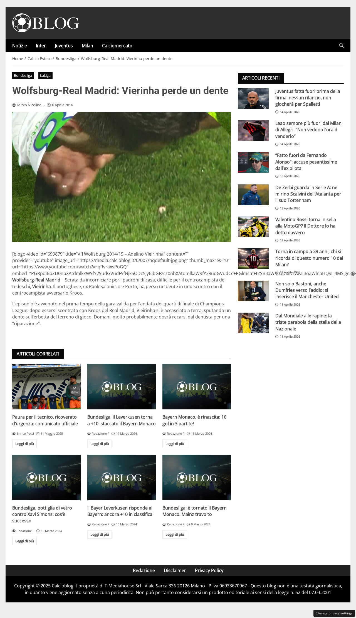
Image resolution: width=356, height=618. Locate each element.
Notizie (19, 46)
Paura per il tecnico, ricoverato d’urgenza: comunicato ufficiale (45, 420)
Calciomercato (117, 46)
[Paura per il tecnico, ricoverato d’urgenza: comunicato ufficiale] (46, 386)
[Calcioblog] (45, 22)
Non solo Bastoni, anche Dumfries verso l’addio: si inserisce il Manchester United (307, 290)
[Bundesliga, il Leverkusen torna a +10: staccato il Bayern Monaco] (121, 386)
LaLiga (45, 75)
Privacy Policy (209, 570)
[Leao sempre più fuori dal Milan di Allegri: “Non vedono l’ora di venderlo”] (253, 130)
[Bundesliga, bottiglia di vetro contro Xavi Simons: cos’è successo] (46, 477)
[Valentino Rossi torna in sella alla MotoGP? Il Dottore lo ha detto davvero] (253, 226)
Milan (87, 46)
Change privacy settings (334, 613)
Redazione (144, 570)
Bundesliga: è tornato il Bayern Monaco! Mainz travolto (194, 511)
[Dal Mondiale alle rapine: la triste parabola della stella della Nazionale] (253, 322)
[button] (341, 45)
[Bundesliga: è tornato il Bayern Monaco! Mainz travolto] (196, 477)
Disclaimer (175, 570)
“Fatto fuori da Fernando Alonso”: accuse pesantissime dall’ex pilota (306, 161)
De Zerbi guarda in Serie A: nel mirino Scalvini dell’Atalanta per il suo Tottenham (308, 193)
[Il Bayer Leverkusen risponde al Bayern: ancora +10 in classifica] (121, 477)
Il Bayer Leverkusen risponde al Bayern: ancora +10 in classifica (119, 511)
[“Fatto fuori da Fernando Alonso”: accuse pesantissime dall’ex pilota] (253, 162)
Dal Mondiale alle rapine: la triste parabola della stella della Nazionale (308, 322)
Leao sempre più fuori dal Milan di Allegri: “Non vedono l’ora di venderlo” (308, 129)
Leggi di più (24, 443)
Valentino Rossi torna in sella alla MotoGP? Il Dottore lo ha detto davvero (305, 225)
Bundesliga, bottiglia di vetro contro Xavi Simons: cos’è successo (42, 514)
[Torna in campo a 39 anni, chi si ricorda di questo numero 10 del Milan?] (253, 258)
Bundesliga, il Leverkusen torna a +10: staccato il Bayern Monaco (121, 420)
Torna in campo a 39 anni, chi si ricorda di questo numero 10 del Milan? (309, 258)
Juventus (64, 46)
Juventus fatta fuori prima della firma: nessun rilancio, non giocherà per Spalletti (307, 97)
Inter (41, 46)
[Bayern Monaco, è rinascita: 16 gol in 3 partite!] (196, 386)
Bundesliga (23, 75)
